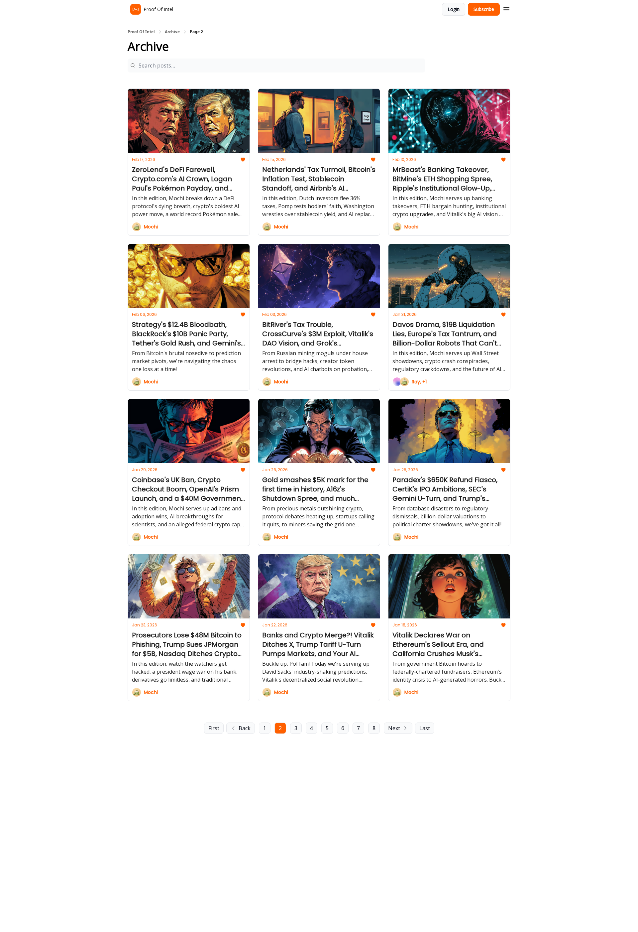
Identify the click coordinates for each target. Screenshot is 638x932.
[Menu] (506, 8)
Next (394, 728)
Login (454, 9)
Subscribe (484, 9)
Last (424, 728)
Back (245, 728)
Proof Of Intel (141, 32)
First (213, 728)
